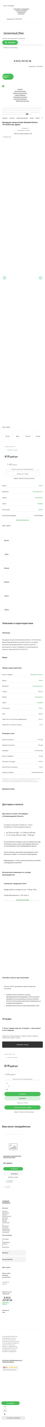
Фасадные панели (36, 674)
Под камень (39, 497)
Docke (41, 485)
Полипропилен (38, 491)
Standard (40, 503)
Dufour (41, 509)
